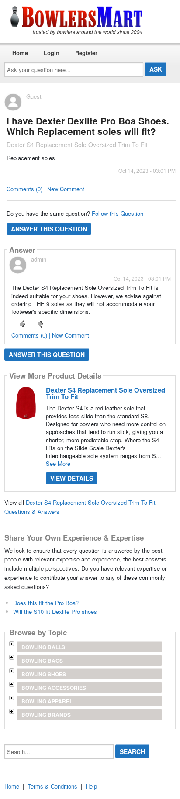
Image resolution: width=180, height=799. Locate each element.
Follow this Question (117, 213)
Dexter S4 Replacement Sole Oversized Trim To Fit (105, 393)
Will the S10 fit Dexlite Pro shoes (55, 611)
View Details (71, 478)
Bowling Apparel (47, 701)
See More (58, 463)
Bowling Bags (42, 661)
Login (51, 52)
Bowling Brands (46, 715)
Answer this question (49, 228)
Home (20, 52)
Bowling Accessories (53, 688)
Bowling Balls (43, 647)
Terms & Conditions (52, 786)
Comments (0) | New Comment (45, 189)
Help (91, 786)
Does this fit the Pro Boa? (46, 603)
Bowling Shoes (43, 674)
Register (86, 52)
